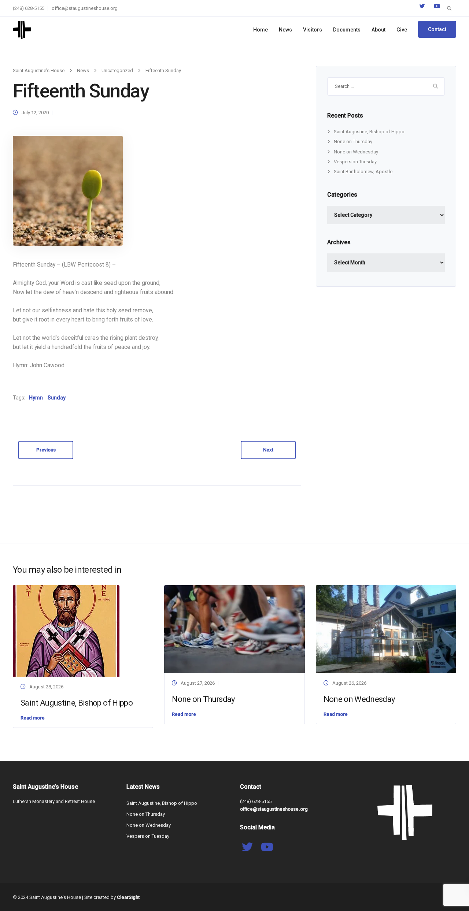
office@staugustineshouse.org (85, 8)
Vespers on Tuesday (355, 161)
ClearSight (128, 897)
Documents (347, 30)
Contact (437, 29)
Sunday (57, 398)
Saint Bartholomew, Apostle (363, 171)
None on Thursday (353, 141)
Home (260, 30)
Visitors (312, 30)
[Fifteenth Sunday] (68, 190)
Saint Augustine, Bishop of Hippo (369, 131)
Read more (33, 718)
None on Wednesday (356, 152)
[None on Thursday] (234, 628)
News (285, 30)
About (378, 30)
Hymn (36, 398)
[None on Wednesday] (386, 628)
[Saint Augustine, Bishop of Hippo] (66, 630)
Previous (46, 450)
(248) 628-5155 (28, 8)
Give (401, 30)
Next (268, 450)
